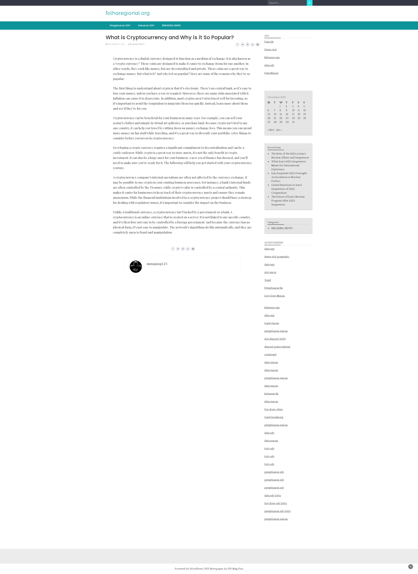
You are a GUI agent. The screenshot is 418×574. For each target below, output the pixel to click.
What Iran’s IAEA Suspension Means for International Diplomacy (288, 165)
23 (287, 118)
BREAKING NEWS (171, 25)
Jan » (279, 129)
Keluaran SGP (146, 25)
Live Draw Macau (274, 295)
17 (293, 114)
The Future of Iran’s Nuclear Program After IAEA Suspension (288, 200)
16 (287, 114)
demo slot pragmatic (276, 256)
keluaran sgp (272, 307)
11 (299, 110)
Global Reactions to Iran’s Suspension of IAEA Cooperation (286, 189)
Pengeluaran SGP (120, 25)
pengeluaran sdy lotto (277, 511)
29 (281, 122)
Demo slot (270, 49)
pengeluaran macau (276, 519)
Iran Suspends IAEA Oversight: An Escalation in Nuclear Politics (289, 177)
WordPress (196, 568)
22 (281, 118)
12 (304, 110)
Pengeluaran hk (273, 288)
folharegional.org (128, 13)
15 (281, 114)
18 (299, 114)
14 (275, 114)
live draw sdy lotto (275, 503)
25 (299, 118)
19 (304, 114)
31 (293, 122)
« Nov (271, 129)
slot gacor (270, 272)
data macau (271, 385)
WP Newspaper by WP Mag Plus (224, 568)
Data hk (268, 41)
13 (269, 114)
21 (275, 118)
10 (293, 110)
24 (293, 118)
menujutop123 (157, 264)
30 (287, 122)
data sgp (269, 248)
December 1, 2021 (116, 44)
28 (275, 122)
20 (269, 118)
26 (304, 118)
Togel (267, 280)
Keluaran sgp (272, 57)
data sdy (269, 65)
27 (269, 122)
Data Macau (271, 73)
